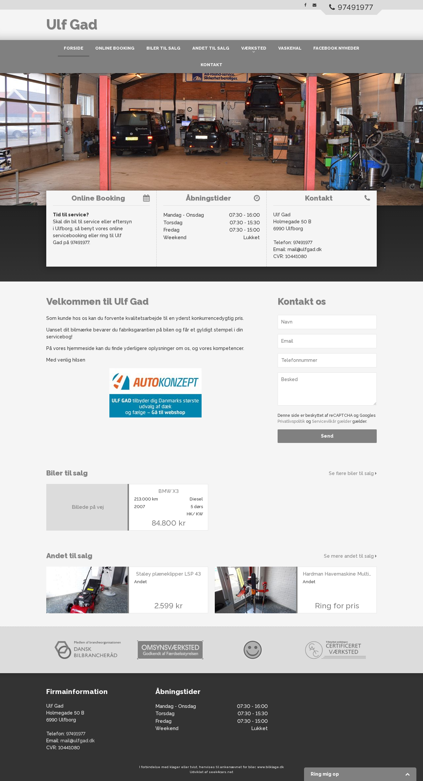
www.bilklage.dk (270, 767)
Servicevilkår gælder (331, 421)
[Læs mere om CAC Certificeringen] (335, 650)
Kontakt (211, 64)
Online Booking (115, 48)
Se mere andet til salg (349, 556)
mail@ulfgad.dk (305, 249)
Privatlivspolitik (291, 421)
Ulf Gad (71, 25)
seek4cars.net (221, 772)
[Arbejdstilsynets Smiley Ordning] (253, 650)
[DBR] (87, 650)
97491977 (302, 242)
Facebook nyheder (336, 48)
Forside (73, 48)
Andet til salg (210, 48)
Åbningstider (208, 198)
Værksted (253, 48)
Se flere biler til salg (352, 473)
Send (327, 436)
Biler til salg (163, 48)
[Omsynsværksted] (170, 649)
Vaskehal (289, 48)
